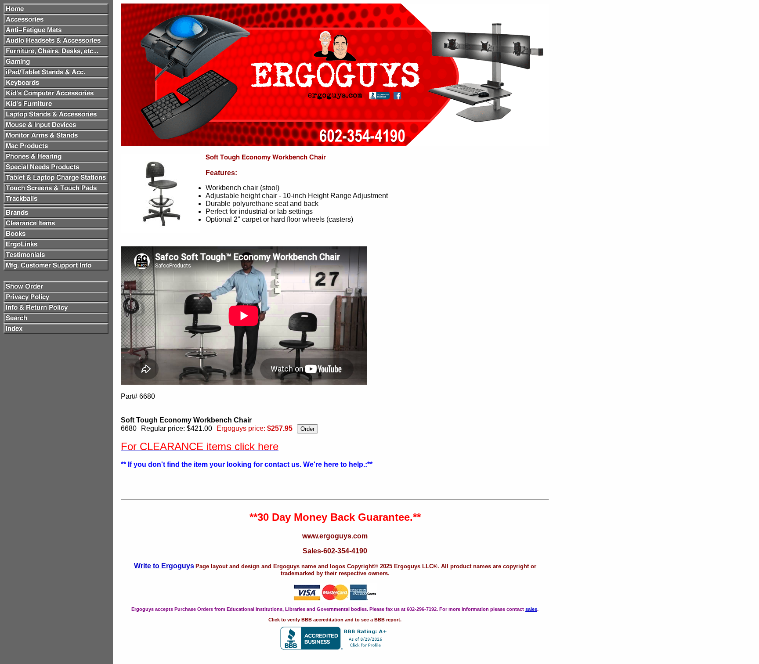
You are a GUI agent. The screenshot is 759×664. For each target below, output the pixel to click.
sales (531, 609)
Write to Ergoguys (164, 566)
